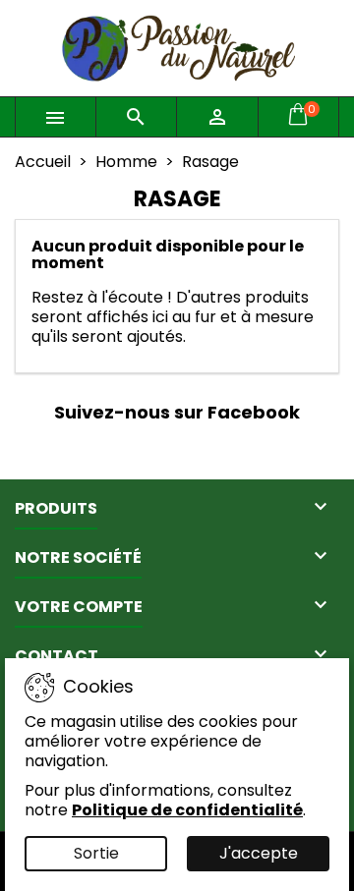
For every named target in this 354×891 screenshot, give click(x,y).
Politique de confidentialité (187, 810)
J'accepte (258, 853)
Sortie (96, 853)
